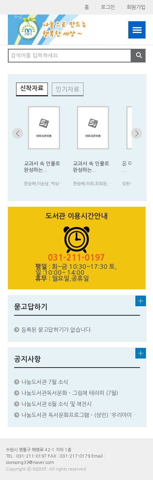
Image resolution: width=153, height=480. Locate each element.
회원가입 (136, 7)
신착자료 (32, 88)
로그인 (108, 7)
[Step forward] (136, 133)
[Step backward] (17, 133)
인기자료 (67, 89)
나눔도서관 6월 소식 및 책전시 (56, 404)
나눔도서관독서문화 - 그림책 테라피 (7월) (69, 393)
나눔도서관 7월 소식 (44, 382)
